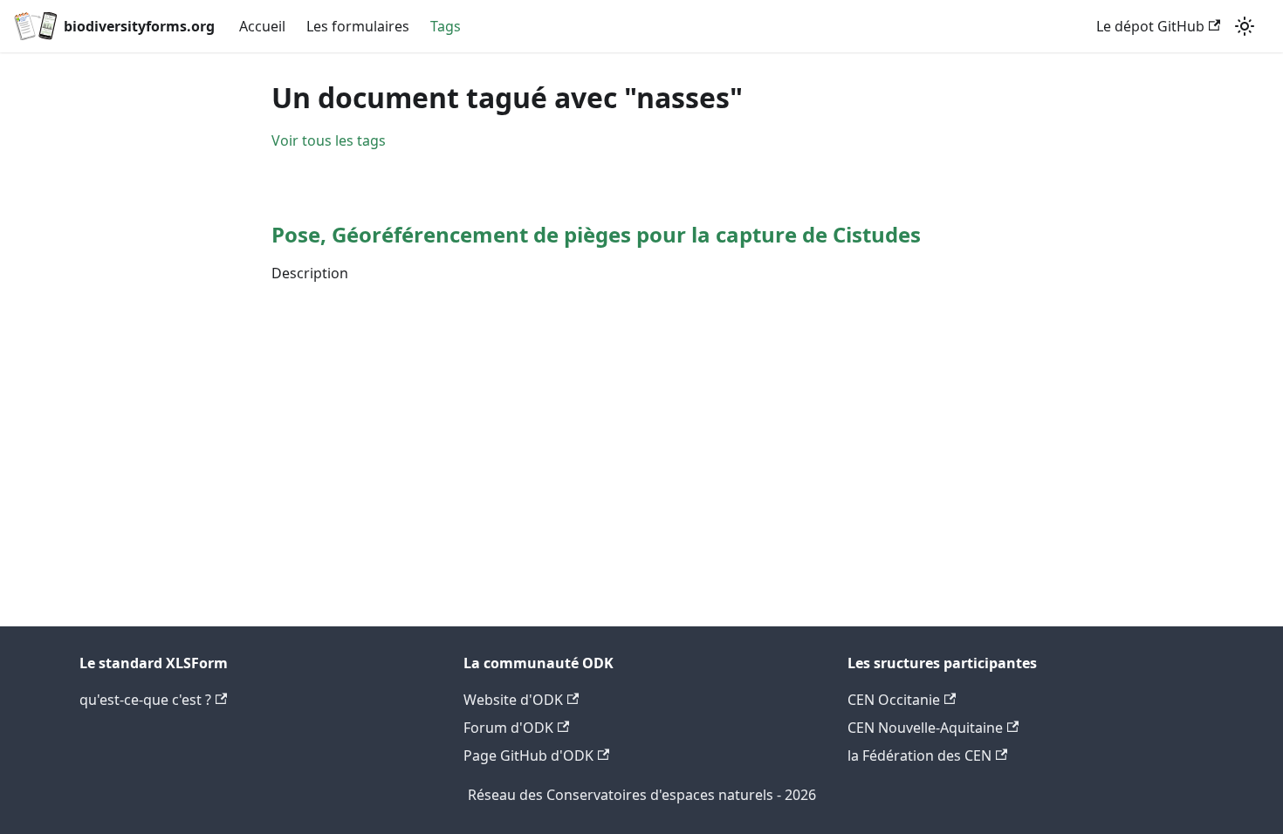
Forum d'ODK (508, 727)
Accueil (262, 26)
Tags (445, 26)
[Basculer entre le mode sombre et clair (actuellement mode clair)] (1245, 26)
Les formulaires (357, 26)
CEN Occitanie (893, 699)
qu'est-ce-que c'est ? (145, 699)
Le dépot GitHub (1150, 26)
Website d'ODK (513, 699)
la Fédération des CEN (919, 755)
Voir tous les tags (328, 140)
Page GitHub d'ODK (528, 755)
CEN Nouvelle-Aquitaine (925, 727)
